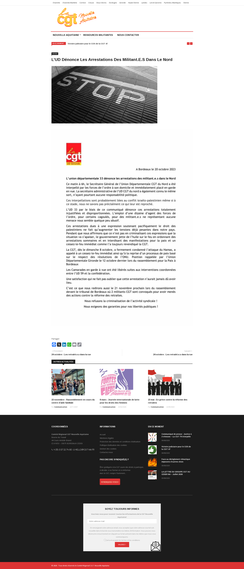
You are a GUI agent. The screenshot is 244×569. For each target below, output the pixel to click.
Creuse (91, 3)
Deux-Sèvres (101, 3)
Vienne (186, 3)
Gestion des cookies (108, 449)
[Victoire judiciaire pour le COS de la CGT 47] (153, 450)
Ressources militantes (98, 34)
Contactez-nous (106, 452)
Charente (56, 3)
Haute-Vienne (133, 3)
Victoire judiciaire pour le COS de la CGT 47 (88, 44)
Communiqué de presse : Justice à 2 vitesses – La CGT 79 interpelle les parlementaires (177, 436)
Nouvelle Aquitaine (66, 34)
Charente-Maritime (70, 3)
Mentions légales (107, 438)
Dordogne (113, 3)
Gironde (122, 3)
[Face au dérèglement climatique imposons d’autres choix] (153, 463)
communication (60, 407)
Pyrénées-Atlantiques (172, 3)
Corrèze (83, 3)
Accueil (102, 434)
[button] (188, 43)
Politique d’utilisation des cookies (113, 445)
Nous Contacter (128, 34)
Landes (144, 3)
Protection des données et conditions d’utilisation (120, 441)
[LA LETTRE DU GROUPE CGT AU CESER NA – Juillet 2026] (153, 475)
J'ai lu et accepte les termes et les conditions (123, 540)
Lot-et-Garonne (156, 3)
